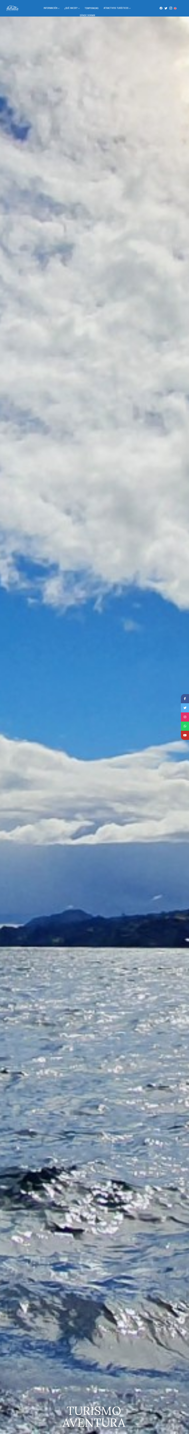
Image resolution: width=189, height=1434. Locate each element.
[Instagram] (171, 8)
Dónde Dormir (87, 15)
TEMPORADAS (91, 8)
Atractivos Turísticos (116, 8)
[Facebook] (161, 8)
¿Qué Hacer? (71, 8)
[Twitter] (166, 8)
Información (50, 8)
